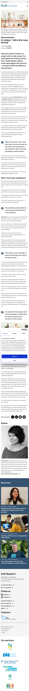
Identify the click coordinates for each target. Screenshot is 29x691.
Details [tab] (14, 333)
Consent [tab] (5, 333)
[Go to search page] (27, 1)
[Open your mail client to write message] (24, 417)
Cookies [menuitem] (3, 632)
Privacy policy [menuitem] (4, 630)
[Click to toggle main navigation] (27, 6)
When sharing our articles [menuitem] (7, 626)
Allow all (14, 356)
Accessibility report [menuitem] (5, 628)
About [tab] (23, 333)
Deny (14, 360)
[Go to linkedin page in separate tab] (16, 417)
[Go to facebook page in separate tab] (12, 417)
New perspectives (7, 37)
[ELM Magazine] (9, 5)
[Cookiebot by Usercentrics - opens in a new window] (21, 330)
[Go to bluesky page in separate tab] (20, 417)
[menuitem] (7, 601)
